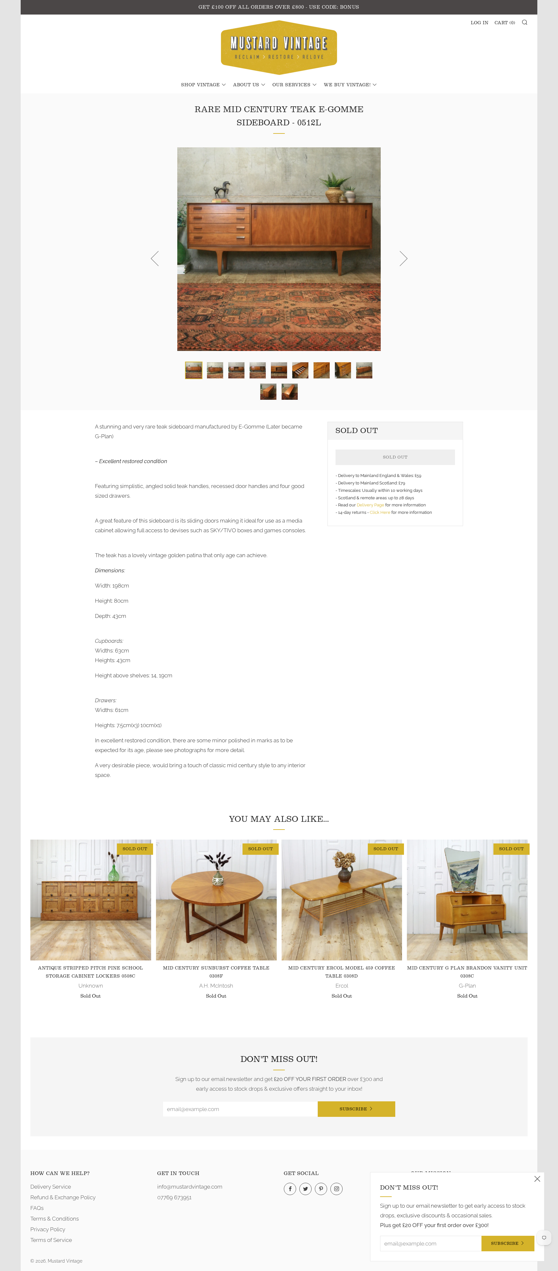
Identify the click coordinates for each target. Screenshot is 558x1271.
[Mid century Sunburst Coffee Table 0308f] (216, 900)
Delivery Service (50, 1186)
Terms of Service (51, 1240)
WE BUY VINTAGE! (347, 85)
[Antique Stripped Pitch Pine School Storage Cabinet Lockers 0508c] (90, 900)
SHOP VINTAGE (200, 85)
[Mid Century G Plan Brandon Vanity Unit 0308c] (467, 900)
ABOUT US (246, 85)
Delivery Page (370, 505)
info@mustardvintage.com (189, 1186)
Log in (480, 23)
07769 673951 (174, 1197)
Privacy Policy (47, 1229)
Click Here (380, 512)
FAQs (37, 1208)
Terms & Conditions (54, 1218)
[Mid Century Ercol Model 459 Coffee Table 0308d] (342, 900)
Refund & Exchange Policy (63, 1197)
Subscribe (353, 1109)
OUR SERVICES (292, 85)
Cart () (505, 23)
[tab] (193, 370)
